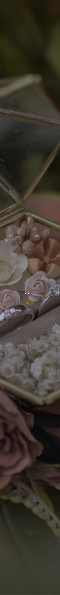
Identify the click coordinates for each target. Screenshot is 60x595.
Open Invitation (30, 303)
